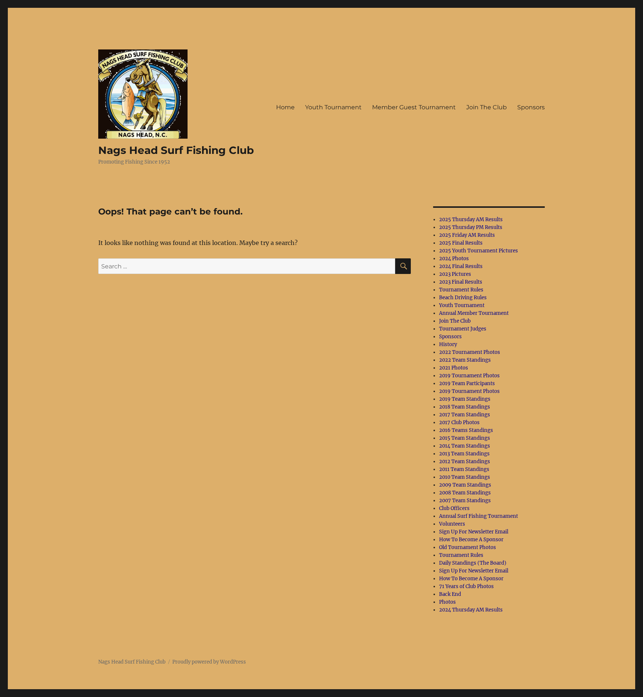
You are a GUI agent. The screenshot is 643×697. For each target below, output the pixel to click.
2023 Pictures (455, 274)
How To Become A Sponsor (471, 539)
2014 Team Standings (464, 446)
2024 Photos (454, 258)
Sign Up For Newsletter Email (473, 532)
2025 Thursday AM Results (471, 219)
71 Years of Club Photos (466, 586)
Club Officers (454, 508)
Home (285, 107)
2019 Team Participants (467, 383)
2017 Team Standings (464, 415)
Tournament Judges (462, 329)
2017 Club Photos (459, 422)
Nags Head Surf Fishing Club (176, 150)
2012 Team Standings (464, 461)
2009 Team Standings (465, 485)
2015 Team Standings (464, 438)
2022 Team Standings (465, 360)
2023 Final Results (460, 282)
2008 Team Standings (465, 493)
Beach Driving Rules (463, 297)
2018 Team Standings (464, 407)
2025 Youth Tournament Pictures (478, 251)
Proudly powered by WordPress (209, 662)
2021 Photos (453, 368)
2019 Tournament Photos (469, 375)
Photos (447, 602)
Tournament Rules (461, 290)
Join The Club (486, 107)
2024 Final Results (461, 266)
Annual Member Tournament (474, 313)
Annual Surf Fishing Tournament (478, 516)
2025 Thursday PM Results (470, 227)
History (448, 344)
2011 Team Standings (464, 469)
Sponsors (531, 107)
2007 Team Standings (465, 500)
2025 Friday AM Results (467, 235)
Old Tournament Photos (467, 547)
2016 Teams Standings (466, 430)
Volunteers (452, 524)
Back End (450, 594)
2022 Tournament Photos (469, 352)
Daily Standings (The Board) (472, 563)
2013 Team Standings (464, 454)
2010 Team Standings (464, 477)
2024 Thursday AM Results (471, 610)
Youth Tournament (333, 107)
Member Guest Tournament (414, 107)
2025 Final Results (461, 243)
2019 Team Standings (464, 399)
